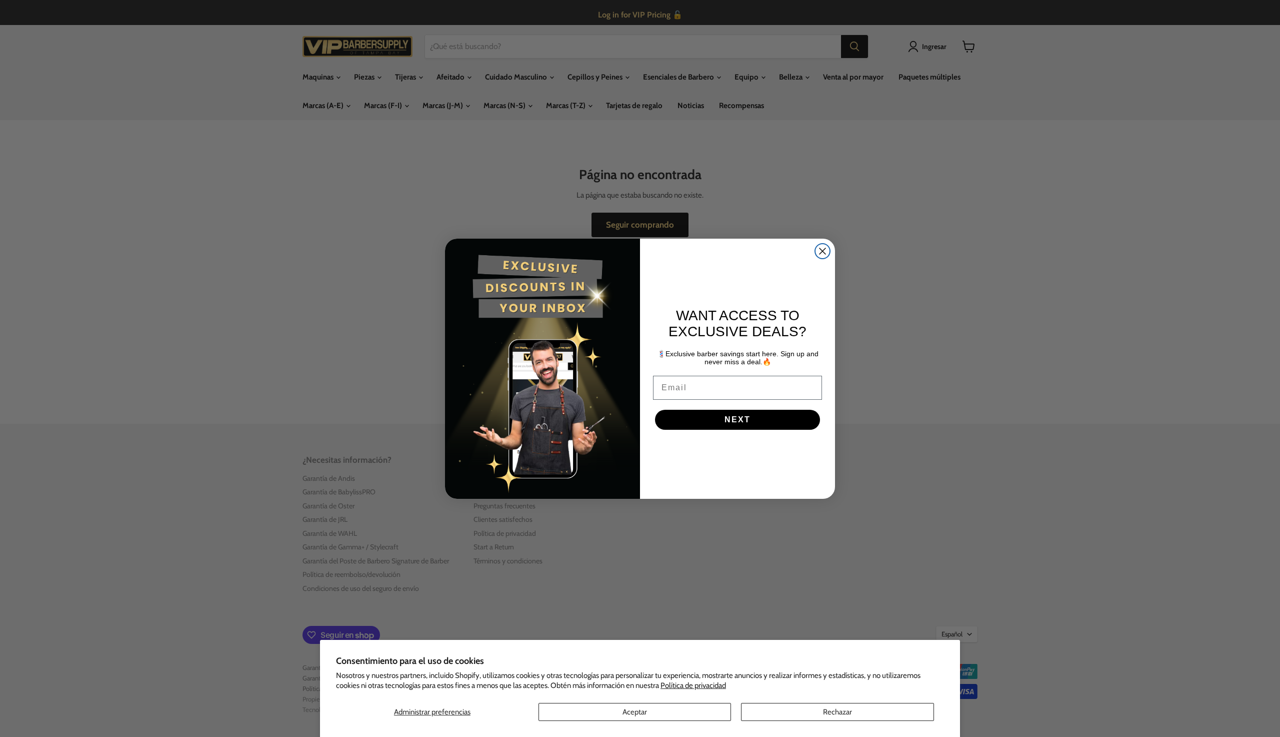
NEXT (737, 419)
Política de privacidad (693, 685)
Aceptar (634, 711)
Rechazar (837, 711)
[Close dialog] (822, 251)
